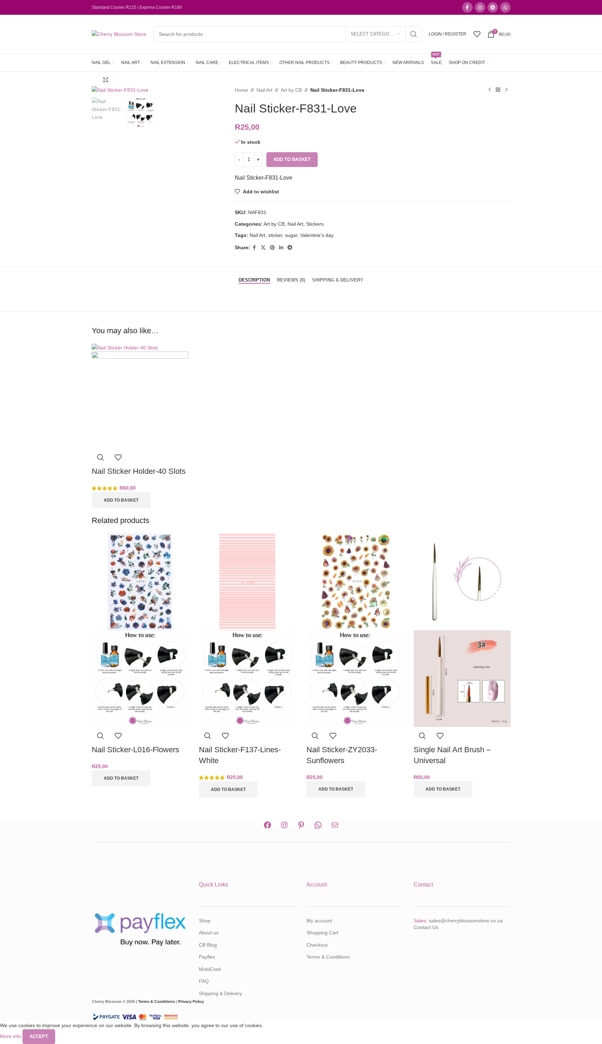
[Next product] (506, 90)
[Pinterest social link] (492, 7)
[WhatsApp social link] (505, 7)
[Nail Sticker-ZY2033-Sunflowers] (354, 581)
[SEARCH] (414, 34)
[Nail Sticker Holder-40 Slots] (125, 347)
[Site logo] (119, 34)
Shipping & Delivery (220, 993)
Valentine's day (317, 235)
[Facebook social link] (467, 7)
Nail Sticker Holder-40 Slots (139, 471)
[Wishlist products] (477, 34)
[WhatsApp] (318, 825)
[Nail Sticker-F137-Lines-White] (247, 581)
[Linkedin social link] (281, 247)
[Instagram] (284, 825)
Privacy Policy (191, 1001)
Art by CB (291, 90)
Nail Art (264, 90)
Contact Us (426, 927)
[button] (121, 500)
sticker (275, 235)
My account (319, 920)
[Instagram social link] (480, 7)
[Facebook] (267, 825)
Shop (205, 920)
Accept (39, 1036)
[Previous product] (489, 90)
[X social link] (263, 247)
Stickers (315, 224)
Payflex (207, 957)
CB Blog (208, 945)
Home (241, 90)
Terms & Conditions (328, 957)
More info (11, 1036)
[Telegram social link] (289, 247)
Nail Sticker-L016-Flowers (135, 749)
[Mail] (335, 825)
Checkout (317, 945)
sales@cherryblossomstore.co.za (466, 920)
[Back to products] (498, 90)
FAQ (204, 981)
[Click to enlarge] (106, 80)
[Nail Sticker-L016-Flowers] (140, 581)
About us (209, 932)
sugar (291, 235)
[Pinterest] (301, 825)
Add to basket (292, 159)
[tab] (254, 276)
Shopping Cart (322, 932)
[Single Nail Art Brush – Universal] (462, 581)
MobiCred (210, 969)
